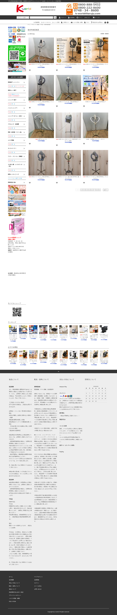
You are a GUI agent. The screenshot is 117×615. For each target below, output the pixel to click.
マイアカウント (38, 576)
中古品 (42, 24)
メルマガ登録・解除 (78, 22)
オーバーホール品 (20, 86)
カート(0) (97, 17)
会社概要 (11, 580)
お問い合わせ (37, 589)
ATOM (14, 601)
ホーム (29, 24)
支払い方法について (14, 583)
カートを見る (37, 586)
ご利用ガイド (66, 22)
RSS (10, 601)
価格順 (107, 33)
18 (104, 190)
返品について (12, 589)
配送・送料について (14, 586)
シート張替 (56, 22)
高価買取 (37, 22)
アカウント (63, 17)
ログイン (80, 17)
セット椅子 (15, 178)
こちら (61, 439)
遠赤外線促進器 (47, 24)
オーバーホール (47, 22)
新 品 (13, 86)
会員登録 (72, 17)
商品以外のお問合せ (98, 22)
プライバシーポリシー (15, 595)
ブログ (87, 22)
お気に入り (87, 17)
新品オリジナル (15, 94)
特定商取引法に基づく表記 (16, 592)
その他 (20, 178)
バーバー (10, 178)
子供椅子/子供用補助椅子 (14, 95)
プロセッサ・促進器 (35, 24)
